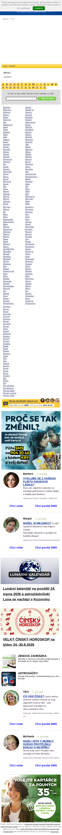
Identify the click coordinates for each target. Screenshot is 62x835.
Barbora (35, 473)
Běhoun (28, 149)
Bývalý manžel (9, 393)
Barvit (5, 184)
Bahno (6, 115)
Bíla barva (30, 196)
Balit (5, 137)
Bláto (5, 224)
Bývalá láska (9, 391)
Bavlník (28, 115)
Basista (6, 194)
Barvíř (6, 179)
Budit (5, 348)
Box (27, 239)
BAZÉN (28, 127)
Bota (27, 217)
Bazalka (29, 117)
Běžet (28, 179)
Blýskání (7, 264)
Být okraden (8, 386)
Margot (34, 518)
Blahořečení (8, 222)
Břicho (28, 281)
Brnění (28, 293)
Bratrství (29, 261)
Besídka (29, 169)
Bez (27, 172)
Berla (27, 167)
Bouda (28, 222)
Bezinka (29, 181)
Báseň (6, 191)
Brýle (5, 329)
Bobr (5, 274)
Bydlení (6, 376)
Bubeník (7, 334)
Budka (6, 351)
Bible (27, 184)
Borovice (29, 209)
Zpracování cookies (11, 826)
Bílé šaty (29, 199)
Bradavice (29, 244)
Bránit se (29, 251)
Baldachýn (8, 125)
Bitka (5, 214)
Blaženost (7, 229)
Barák (6, 167)
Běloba (28, 157)
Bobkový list (8, 271)
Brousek (7, 314)
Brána (28, 249)
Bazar (28, 125)
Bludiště (6, 259)
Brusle (6, 326)
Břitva (28, 286)
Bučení (6, 339)
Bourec (28, 232)
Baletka (6, 132)
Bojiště (6, 293)
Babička (6, 107)
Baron (6, 174)
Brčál (27, 266)
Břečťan (29, 274)
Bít (4, 212)
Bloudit (6, 254)
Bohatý (6, 284)
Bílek (27, 201)
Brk (26, 291)
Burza (6, 368)
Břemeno (29, 279)
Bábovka (7, 110)
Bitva (5, 217)
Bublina (6, 336)
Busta (5, 371)
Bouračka (29, 227)
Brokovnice (30, 303)
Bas (5, 186)
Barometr (7, 172)
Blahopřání (8, 219)
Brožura (6, 319)
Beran (28, 162)
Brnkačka (29, 296)
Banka (6, 154)
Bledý (5, 239)
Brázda (28, 264)
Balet (5, 127)
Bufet (5, 356)
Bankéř (6, 157)
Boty (27, 219)
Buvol (5, 373)
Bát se (6, 199)
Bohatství (7, 281)
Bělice (28, 152)
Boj (4, 291)
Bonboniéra (8, 303)
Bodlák (6, 279)
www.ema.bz (55, 831)
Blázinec (7, 232)
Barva (6, 177)
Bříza (27, 288)
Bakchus (7, 120)
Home (5, 19)
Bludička (7, 256)
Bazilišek (29, 129)
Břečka (28, 271)
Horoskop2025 (8, 831)
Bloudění (7, 251)
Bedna (28, 134)
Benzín (28, 159)
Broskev (7, 306)
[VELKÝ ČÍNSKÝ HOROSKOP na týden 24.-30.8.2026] (32, 622)
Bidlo (27, 191)
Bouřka (28, 236)
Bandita (6, 149)
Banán (6, 147)
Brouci (6, 309)
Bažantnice (30, 122)
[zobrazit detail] (11, 487)
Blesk (5, 241)
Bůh (5, 358)
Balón (5, 142)
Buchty (6, 341)
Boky (5, 296)
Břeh (27, 276)
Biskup (6, 209)
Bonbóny (29, 207)
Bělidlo (28, 154)
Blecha (6, 234)
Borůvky (29, 212)
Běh (27, 144)
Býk (4, 378)
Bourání (29, 229)
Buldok (6, 363)
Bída (27, 189)
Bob (5, 266)
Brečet (28, 269)
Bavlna (28, 112)
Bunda (6, 366)
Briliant (28, 284)
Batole (28, 107)
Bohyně (6, 288)
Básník (6, 196)
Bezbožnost (30, 174)
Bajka (5, 117)
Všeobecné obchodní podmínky (35, 824)
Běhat (28, 147)
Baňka (6, 152)
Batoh (6, 204)
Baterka (6, 201)
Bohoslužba (8, 286)
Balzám (6, 144)
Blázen (6, 227)
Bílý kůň (6, 207)
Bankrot (6, 162)
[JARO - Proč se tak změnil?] (31, 440)
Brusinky (7, 324)
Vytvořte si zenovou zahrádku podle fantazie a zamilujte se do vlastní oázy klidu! (39, 660)
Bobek (6, 269)
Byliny (6, 381)
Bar (4, 164)
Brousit (6, 316)
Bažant (28, 120)
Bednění (29, 139)
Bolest (6, 298)
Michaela (35, 736)
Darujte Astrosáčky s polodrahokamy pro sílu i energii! (39, 677)
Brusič (6, 321)
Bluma (6, 261)
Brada (28, 241)
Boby (5, 276)
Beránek (29, 164)
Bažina (28, 132)
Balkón (6, 139)
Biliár (27, 204)
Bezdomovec (31, 177)
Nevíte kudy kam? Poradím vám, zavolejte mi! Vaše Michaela (38, 747)
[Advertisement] (31, 42)
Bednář (28, 137)
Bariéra (6, 169)
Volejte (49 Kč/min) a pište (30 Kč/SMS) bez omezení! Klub (39, 829)
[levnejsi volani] (31, 803)
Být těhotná (8, 388)
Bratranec (29, 259)
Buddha (6, 344)
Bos (27, 214)
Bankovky (7, 159)
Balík (5, 134)
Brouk (6, 311)
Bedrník (28, 142)
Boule (28, 224)
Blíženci (6, 244)
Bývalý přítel (8, 395)
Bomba (6, 301)
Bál (4, 122)
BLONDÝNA (8, 249)
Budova (6, 353)
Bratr (27, 256)
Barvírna (7, 181)
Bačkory (7, 112)
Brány (28, 254)
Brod (27, 298)
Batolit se (29, 110)
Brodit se (29, 301)
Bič (26, 186)
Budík (5, 346)
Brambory (29, 246)
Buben (6, 331)
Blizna (6, 246)
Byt (4, 383)
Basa (5, 189)
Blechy (6, 236)
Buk (5, 361)
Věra (33, 691)
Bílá (27, 194)
